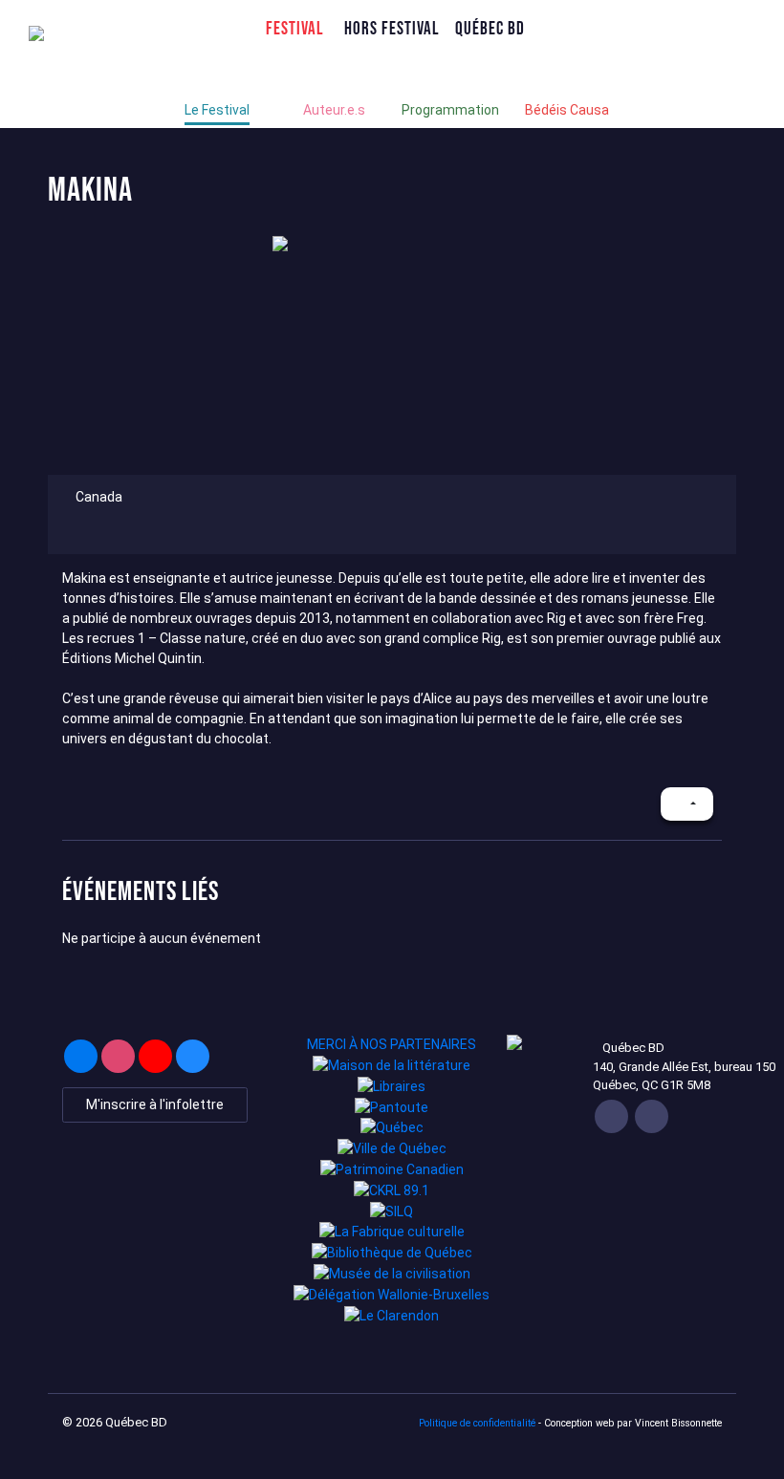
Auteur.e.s (334, 110)
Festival (295, 28)
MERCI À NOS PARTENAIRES (391, 1044)
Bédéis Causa (567, 110)
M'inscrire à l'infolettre (155, 1104)
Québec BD (490, 28)
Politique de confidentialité (477, 1423)
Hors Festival (392, 28)
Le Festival (217, 110)
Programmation (450, 110)
